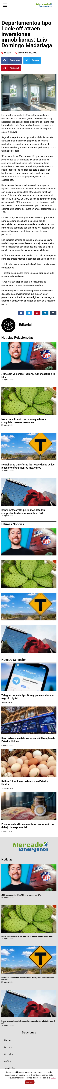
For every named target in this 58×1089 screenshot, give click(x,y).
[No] (53, 1077)
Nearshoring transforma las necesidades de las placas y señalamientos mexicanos (27, 466)
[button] (5, 5)
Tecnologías (9, 1068)
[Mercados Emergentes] (43, 5)
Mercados (8, 1054)
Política (7, 1061)
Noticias (7, 1040)
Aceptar (29, 1082)
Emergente (9, 1047)
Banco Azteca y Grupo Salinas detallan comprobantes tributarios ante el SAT (23, 511)
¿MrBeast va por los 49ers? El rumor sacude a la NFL (21, 895)
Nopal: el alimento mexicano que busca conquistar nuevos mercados (23, 421)
